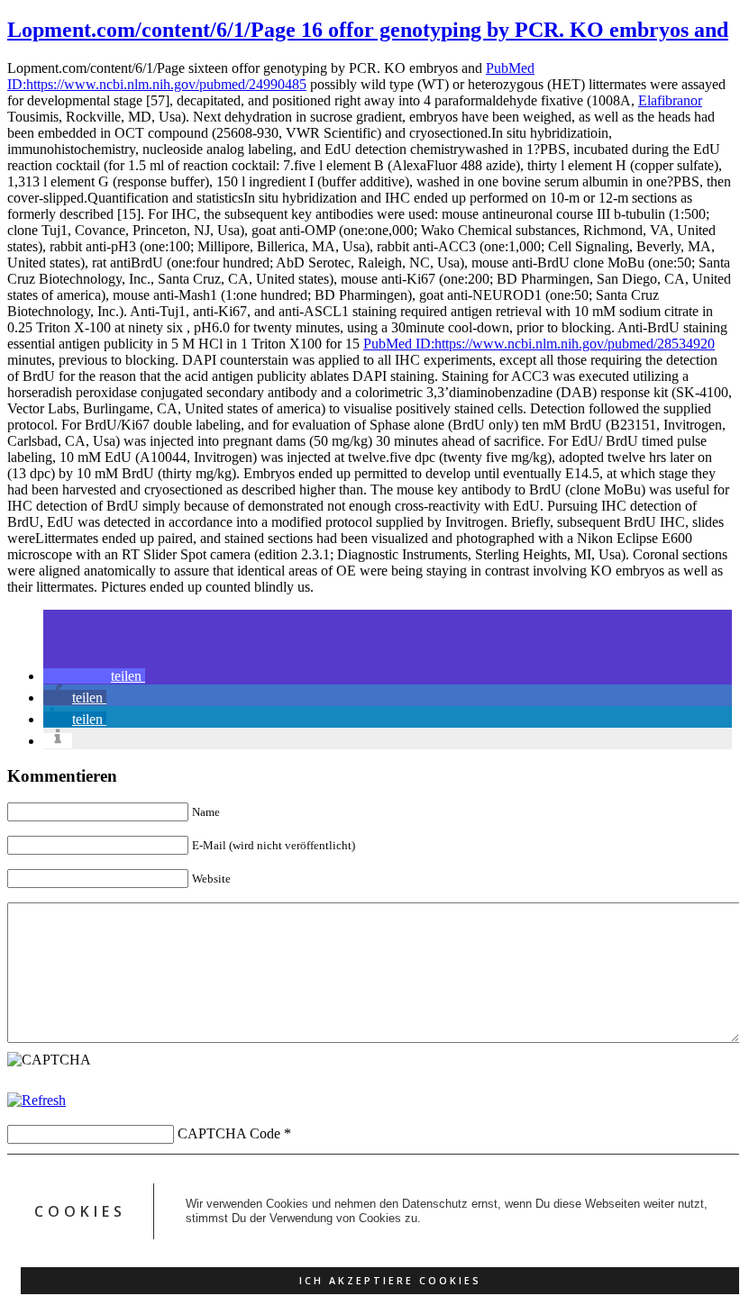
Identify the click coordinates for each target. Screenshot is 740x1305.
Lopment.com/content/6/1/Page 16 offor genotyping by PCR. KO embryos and (367, 29)
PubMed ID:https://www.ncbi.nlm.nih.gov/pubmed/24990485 (270, 76)
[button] (94, 676)
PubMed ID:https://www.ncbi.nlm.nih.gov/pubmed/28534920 (539, 343)
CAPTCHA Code (229, 1133)
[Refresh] (36, 1100)
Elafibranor (670, 100)
